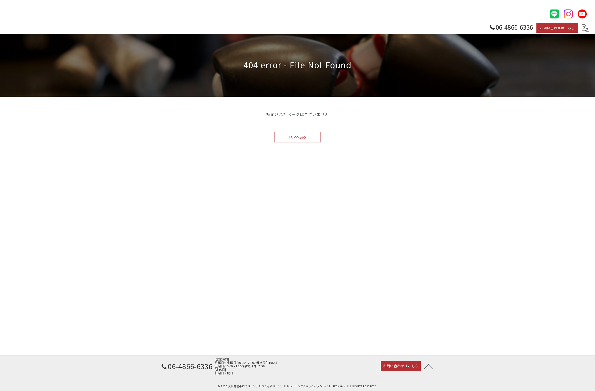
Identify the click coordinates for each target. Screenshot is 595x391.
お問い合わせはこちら (557, 28)
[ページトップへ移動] (428, 366)
